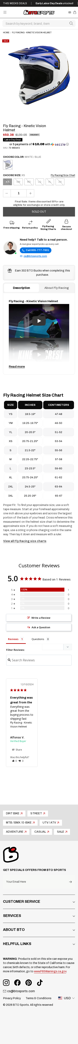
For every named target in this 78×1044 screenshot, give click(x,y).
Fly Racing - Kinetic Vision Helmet (21, 724)
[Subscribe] (70, 882)
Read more (17, 366)
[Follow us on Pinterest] (28, 982)
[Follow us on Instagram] (6, 982)
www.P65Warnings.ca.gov (50, 971)
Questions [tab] (38, 639)
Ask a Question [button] (41, 627)
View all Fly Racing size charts (24, 541)
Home (6, 32)
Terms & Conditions (38, 998)
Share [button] (18, 749)
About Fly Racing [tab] (56, 287)
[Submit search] (71, 23)
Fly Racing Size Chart (63, 175)
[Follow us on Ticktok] (40, 982)
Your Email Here (16, 881)
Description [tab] (21, 287)
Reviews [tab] (13, 639)
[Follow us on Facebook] (17, 982)
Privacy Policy (12, 998)
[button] (39, 144)
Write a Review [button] (40, 618)
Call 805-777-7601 (37, 250)
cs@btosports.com (35, 256)
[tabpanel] (39, 333)
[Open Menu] (4, 12)
